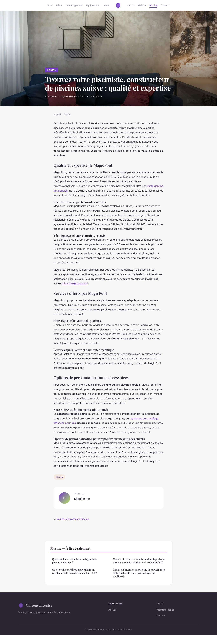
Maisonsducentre (39, 605)
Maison (142, 5)
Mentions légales (165, 609)
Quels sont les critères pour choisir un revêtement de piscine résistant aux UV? (74, 571)
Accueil (57, 114)
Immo (106, 5)
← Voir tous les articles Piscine (71, 519)
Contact (161, 615)
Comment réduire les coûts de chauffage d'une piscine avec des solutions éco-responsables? (138, 561)
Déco (59, 5)
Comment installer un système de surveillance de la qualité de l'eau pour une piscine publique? (139, 573)
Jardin (130, 5)
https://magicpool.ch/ (75, 283)
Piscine (153, 5)
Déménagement (74, 5)
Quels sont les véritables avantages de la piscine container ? (74, 561)
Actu (49, 5)
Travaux (165, 5)
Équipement (92, 5)
